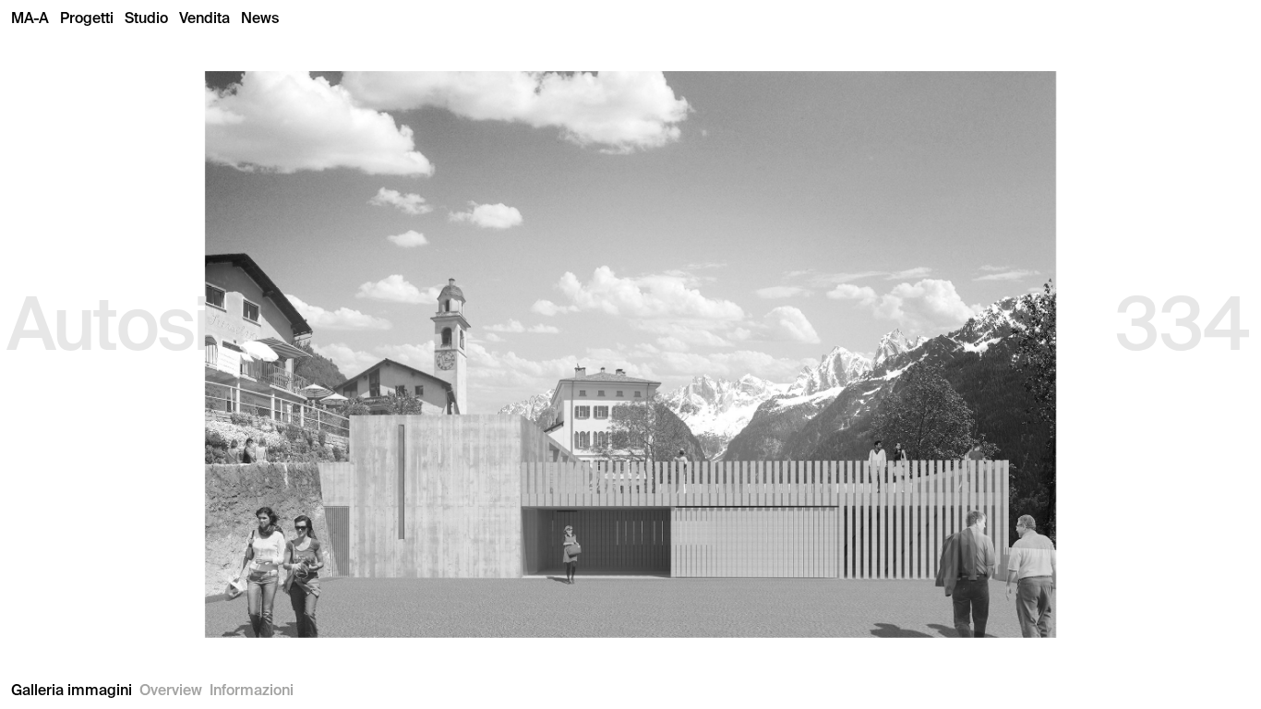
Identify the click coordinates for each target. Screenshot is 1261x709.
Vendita (204, 18)
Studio (146, 18)
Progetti (87, 18)
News (260, 18)
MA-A (30, 18)
